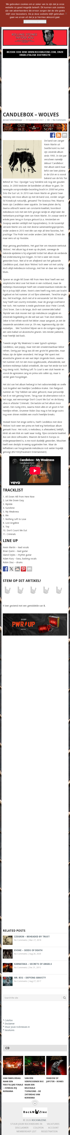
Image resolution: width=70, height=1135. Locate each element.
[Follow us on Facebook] (52, 135)
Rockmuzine (39, 1120)
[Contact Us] (64, 135)
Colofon (9, 1020)
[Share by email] (29, 568)
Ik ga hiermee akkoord (35, 21)
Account (53, 1127)
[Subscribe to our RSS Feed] (58, 135)
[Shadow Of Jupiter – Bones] (56, 1065)
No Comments (59, 120)
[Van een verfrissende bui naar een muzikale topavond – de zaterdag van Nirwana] (35, 1065)
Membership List (26, 1131)
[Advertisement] (35, 83)
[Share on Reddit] (17, 568)
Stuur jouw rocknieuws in (17, 1027)
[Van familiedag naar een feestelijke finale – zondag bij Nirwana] (13, 1065)
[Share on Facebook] (5, 568)
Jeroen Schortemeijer (12, 120)
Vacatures (9, 1030)
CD (48, 120)
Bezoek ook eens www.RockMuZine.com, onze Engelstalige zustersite (35, 53)
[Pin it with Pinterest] (23, 568)
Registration (49, 1131)
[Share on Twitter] (11, 568)
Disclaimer (10, 1023)
